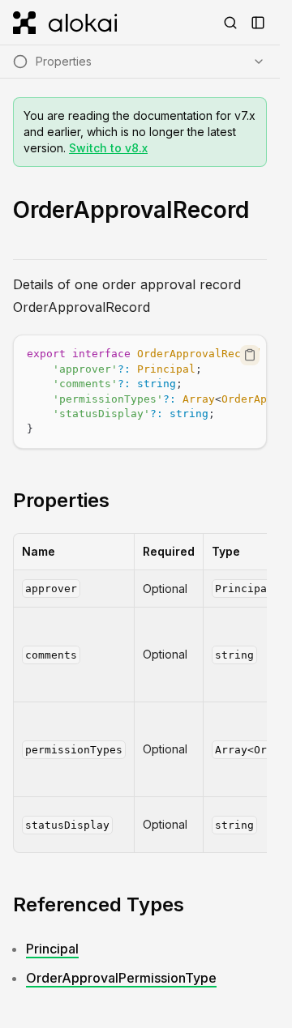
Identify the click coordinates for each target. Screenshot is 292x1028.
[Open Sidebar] (258, 22)
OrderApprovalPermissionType (121, 978)
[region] (140, 391)
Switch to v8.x (108, 148)
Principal (52, 949)
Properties (61, 500)
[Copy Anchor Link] (122, 500)
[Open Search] (230, 22)
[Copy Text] (250, 355)
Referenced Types (98, 904)
